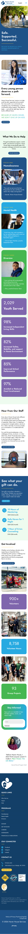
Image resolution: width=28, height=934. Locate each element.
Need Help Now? (7, 870)
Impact (3, 801)
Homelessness (4, 814)
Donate (3, 824)
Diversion (3, 819)
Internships (5, 833)
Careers (3, 830)
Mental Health (4, 816)
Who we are (6, 122)
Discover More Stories (8, 447)
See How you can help (8, 563)
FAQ (2, 803)
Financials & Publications (9, 836)
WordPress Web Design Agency (14, 926)
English (20, 3)
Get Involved (5, 827)
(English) (24, 917)
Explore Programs (14, 153)
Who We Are (4, 798)
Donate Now (6, 501)
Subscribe (7, 726)
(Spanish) (24, 918)
